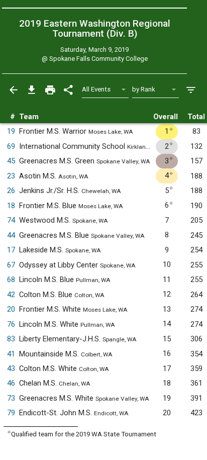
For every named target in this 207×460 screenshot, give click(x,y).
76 (11, 324)
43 (11, 368)
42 (11, 294)
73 (11, 398)
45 (11, 160)
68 (11, 279)
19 (11, 131)
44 (11, 235)
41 (11, 353)
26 (11, 190)
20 (11, 309)
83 (11, 338)
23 (11, 175)
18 (11, 205)
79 (11, 412)
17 (11, 249)
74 (11, 220)
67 (11, 264)
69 (11, 146)
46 (11, 383)
